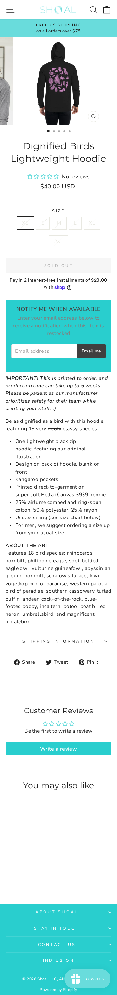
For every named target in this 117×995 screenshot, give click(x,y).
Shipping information (58, 641)
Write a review (58, 749)
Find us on (56, 960)
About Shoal (56, 912)
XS (25, 223)
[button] (43, 176)
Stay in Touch (57, 928)
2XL (58, 241)
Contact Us (57, 944)
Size (58, 211)
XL (92, 223)
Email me (91, 351)
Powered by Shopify (58, 989)
